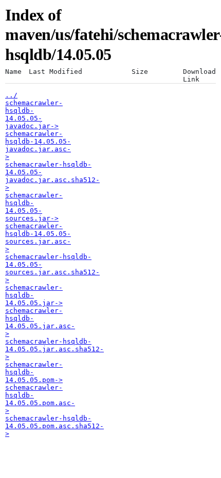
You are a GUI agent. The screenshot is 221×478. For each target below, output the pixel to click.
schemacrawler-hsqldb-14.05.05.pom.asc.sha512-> (54, 425)
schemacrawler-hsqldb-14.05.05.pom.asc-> (40, 399)
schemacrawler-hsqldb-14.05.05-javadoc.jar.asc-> (38, 145)
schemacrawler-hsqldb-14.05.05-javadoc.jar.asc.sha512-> (52, 176)
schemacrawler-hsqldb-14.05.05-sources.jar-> (34, 206)
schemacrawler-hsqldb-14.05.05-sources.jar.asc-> (38, 237)
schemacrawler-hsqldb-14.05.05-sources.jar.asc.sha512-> (52, 268)
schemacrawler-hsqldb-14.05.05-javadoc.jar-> (34, 114)
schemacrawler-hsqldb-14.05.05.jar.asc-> (40, 322)
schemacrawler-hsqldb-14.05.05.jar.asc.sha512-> (54, 349)
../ (11, 95)
